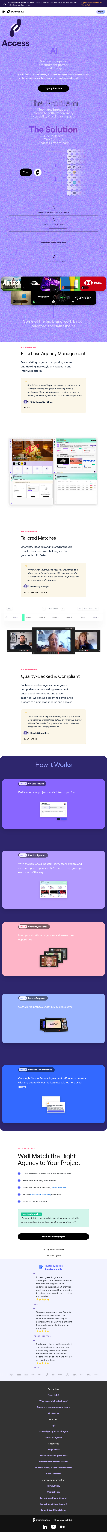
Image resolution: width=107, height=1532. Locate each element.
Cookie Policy (53, 1491)
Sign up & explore (53, 88)
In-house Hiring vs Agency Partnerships (53, 1467)
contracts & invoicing (40, 1194)
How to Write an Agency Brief (53, 1455)
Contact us (53, 1413)
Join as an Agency (53, 1437)
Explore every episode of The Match (91, 3)
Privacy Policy (53, 1485)
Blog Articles (53, 1449)
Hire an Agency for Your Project (53, 1431)
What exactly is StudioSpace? (53, 1401)
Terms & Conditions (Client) (53, 1510)
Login (53, 1425)
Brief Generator (53, 1473)
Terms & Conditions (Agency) (53, 1504)
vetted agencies (58, 1187)
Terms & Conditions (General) (53, 1498)
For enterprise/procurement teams (53, 1407)
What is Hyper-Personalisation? (54, 1461)
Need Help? (53, 1395)
